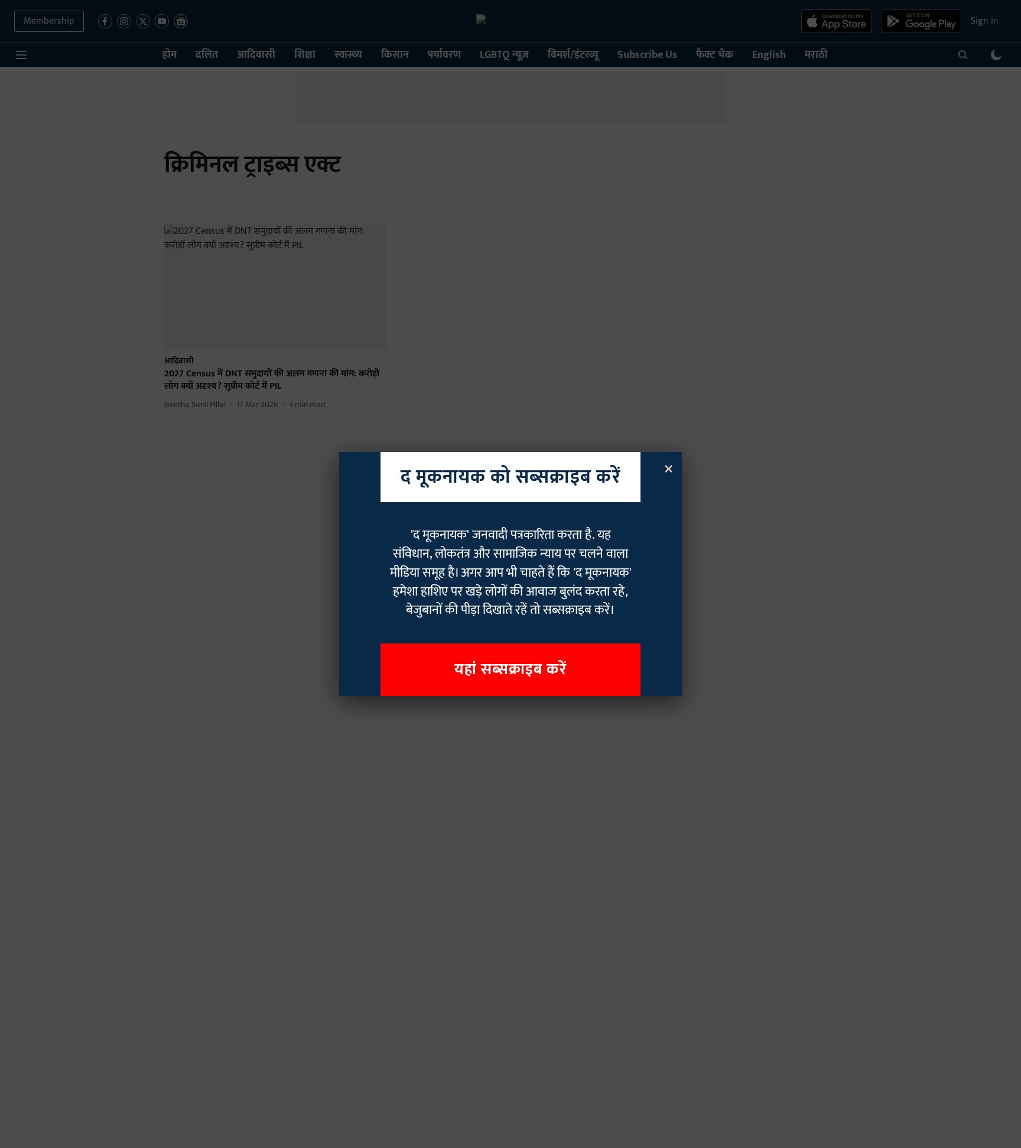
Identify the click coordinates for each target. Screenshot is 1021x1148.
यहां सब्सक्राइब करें (510, 669)
